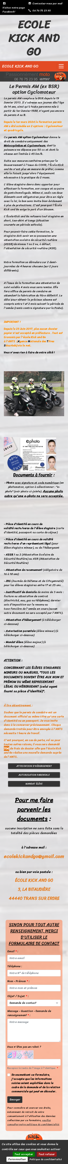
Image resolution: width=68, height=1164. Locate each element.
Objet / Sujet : (18, 996)
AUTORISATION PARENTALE (34, 775)
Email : (12, 951)
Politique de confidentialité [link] (45, 1159)
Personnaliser (17, 1159)
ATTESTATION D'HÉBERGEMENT (34, 766)
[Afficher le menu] (61, 66)
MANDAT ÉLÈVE (34, 784)
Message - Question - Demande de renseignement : (29, 1013)
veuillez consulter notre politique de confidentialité (33, 1122)
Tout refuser (47, 1154)
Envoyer (15, 1099)
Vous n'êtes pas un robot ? (24, 1047)
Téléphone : (14, 966)
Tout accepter (23, 1154)
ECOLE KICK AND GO (20, 66)
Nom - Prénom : (18, 981)
